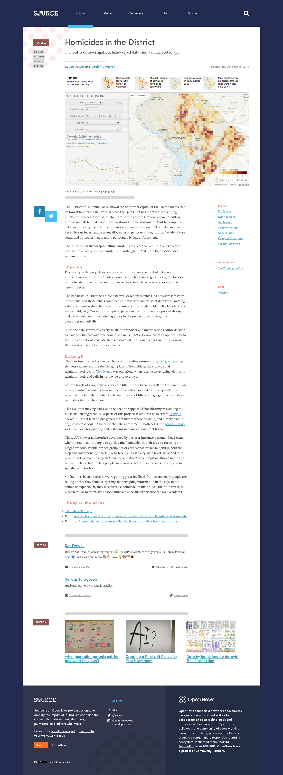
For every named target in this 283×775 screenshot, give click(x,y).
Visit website (182, 566)
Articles (80, 13)
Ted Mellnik (225, 222)
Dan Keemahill (227, 217)
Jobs (164, 13)
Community (136, 13)
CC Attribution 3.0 (60, 762)
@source (117, 715)
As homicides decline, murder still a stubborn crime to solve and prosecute (130, 516)
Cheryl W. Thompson (230, 238)
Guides (108, 13)
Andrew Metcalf (228, 227)
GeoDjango (104, 371)
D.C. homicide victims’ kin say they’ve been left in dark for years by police (126, 521)
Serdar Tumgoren (103, 66)
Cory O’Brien (226, 233)
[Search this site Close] (246, 13)
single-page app (172, 361)
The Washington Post (231, 268)
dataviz (39, 61)
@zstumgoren (181, 595)
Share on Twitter (51, 216)
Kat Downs (76, 66)
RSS (114, 709)
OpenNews (186, 710)
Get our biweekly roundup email (122, 722)
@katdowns (162, 566)
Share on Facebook (39, 211)
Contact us (57, 735)
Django (39, 51)
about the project (63, 731)
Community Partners (210, 750)
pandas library (175, 424)
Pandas (39, 66)
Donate (192, 13)
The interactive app (78, 511)
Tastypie (39, 56)
